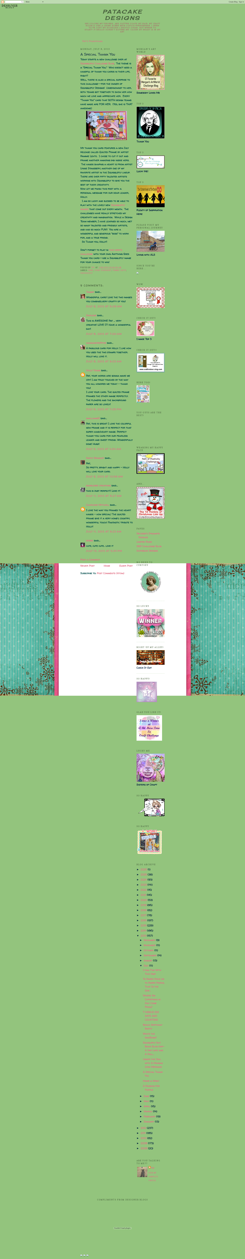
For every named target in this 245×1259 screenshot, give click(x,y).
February (150, 1116)
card (90, 270)
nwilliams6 (93, 418)
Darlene (91, 315)
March (148, 1111)
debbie (89, 540)
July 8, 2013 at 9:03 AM (104, 361)
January (149, 1121)
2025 (144, 874)
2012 (144, 1128)
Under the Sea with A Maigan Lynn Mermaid (153, 1062)
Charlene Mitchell (97, 504)
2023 (144, 884)
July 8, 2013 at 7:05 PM (103, 409)
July (146, 965)
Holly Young (93, 370)
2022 (144, 889)
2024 (144, 879)
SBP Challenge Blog (149, 546)
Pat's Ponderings (92, 41)
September (150, 955)
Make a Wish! (151, 1080)
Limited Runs (144, 541)
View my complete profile (153, 1176)
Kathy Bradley (95, 458)
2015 (144, 925)
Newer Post (87, 565)
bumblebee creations (98, 485)
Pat (153, 1167)
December (150, 940)
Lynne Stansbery (102, 270)
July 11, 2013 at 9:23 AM (103, 531)
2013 (144, 935)
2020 (144, 900)
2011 (143, 1133)
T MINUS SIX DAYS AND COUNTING (151, 1015)
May (147, 1101)
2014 (144, 930)
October (149, 950)
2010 (144, 1138)
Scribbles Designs (147, 550)
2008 (144, 1148)
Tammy (90, 292)
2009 (144, 1143)
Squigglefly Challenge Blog (97, 63)
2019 (144, 905)
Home (107, 565)
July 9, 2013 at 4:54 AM (103, 449)
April (147, 1106)
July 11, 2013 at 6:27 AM (104, 496)
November (150, 945)
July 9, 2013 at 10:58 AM (104, 476)
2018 (144, 910)
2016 (144, 920)
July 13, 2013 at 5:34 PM (104, 551)
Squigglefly (86, 272)
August (148, 960)
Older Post (126, 565)
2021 (144, 895)
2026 (144, 869)
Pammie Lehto (119, 270)
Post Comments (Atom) (110, 573)
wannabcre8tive (96, 342)
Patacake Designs (123, 15)
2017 (144, 915)
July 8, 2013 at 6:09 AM (104, 306)
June (147, 1096)
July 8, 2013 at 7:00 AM (104, 334)
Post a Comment (90, 559)
